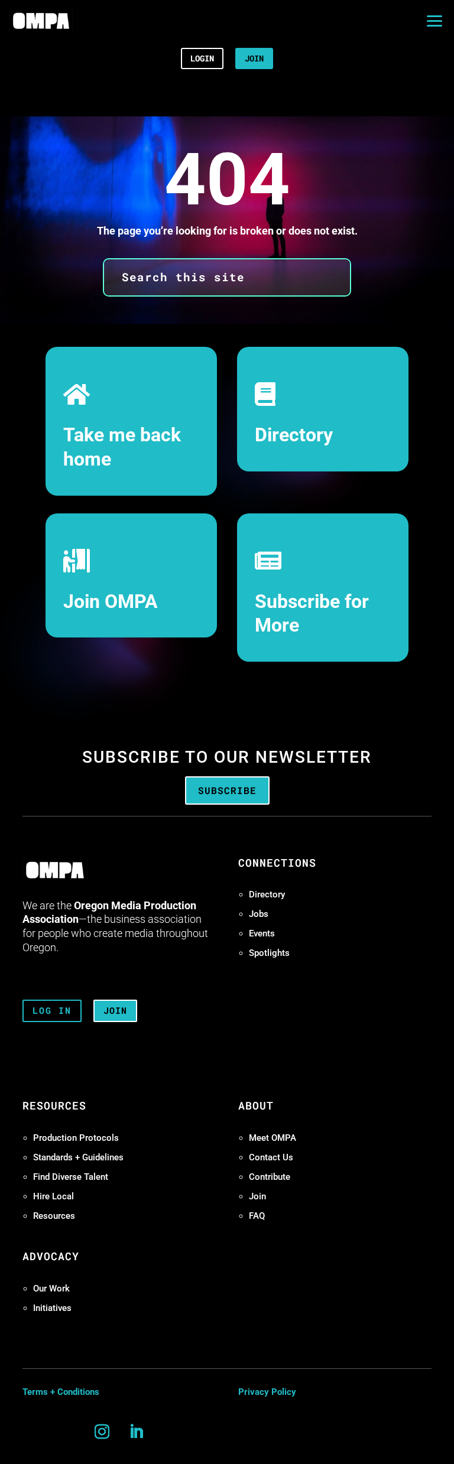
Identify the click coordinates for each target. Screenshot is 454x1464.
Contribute (269, 1177)
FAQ (257, 1216)
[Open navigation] (434, 21)
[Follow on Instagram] (102, 1432)
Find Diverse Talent (70, 1177)
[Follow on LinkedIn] (136, 1432)
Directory (294, 435)
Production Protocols (76, 1138)
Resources (54, 1216)
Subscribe (227, 790)
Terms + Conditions (60, 1392)
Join (257, 1196)
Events (262, 933)
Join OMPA (110, 602)
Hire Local (53, 1196)
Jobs (258, 914)
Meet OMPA (272, 1138)
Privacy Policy (267, 1392)
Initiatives (52, 1308)
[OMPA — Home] (41, 20)
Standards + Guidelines (78, 1157)
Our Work (51, 1288)
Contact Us (271, 1157)
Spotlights (269, 953)
